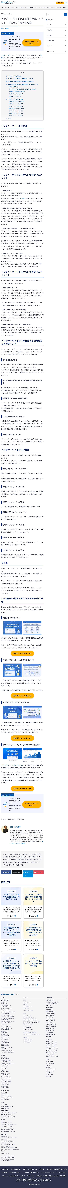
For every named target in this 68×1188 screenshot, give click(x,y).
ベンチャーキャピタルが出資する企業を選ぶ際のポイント (23, 84)
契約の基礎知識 (49, 1018)
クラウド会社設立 (5, 1108)
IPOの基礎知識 (29, 7)
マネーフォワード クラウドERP (8, 1116)
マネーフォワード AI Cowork (8, 1156)
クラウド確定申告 (8, 1012)
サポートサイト (27, 1002)
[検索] (65, 14)
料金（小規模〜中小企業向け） (30, 1020)
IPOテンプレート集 (50, 1054)
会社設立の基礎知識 (50, 1020)
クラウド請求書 (8, 1019)
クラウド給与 (4, 1067)
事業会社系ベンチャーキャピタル (17, 108)
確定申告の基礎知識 (50, 1011)
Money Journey (49, 1074)
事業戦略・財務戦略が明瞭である (17, 91)
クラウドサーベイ (6, 1084)
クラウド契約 (4, 1104)
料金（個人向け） (28, 1015)
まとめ (9, 118)
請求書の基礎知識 (50, 1016)
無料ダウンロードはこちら (22, 653)
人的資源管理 (50, 41)
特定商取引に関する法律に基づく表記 (57, 1169)
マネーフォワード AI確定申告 (7, 1016)
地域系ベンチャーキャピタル (16, 111)
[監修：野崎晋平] (5, 834)
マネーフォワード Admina (7, 1114)
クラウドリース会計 (6, 1009)
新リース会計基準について (7, 1126)
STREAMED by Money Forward (8, 1143)
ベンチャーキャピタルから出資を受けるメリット (20, 79)
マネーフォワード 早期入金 (7, 1140)
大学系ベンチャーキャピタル (16, 106)
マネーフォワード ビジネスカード (8, 1112)
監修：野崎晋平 (5, 28)
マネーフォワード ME (50, 1068)
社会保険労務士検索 (28, 1010)
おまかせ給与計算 (5, 1099)
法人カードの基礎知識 (51, 1024)
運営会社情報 (4, 1169)
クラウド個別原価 (5, 1042)
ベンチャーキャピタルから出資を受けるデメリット (21, 81)
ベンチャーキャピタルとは (15, 76)
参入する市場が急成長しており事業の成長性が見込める (22, 89)
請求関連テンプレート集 (51, 1042)
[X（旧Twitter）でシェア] (17, 872)
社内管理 (49, 25)
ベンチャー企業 (6, 55)
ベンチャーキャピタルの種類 (15, 99)
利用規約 (42, 1169)
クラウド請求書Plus (5, 1025)
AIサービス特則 (62, 1172)
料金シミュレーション (29, 1024)
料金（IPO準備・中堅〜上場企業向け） (32, 1022)
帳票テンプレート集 (50, 1046)
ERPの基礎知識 (49, 1007)
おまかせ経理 (4, 1093)
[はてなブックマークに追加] (28, 873)
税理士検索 (26, 1008)
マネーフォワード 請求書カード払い (9, 1137)
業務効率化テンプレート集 (52, 1056)
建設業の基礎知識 (50, 1030)
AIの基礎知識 (49, 1036)
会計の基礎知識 (49, 1009)
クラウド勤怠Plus (7, 1064)
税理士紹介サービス (28, 1006)
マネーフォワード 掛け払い (7, 1051)
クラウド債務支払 (5, 1035)
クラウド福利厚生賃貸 (6, 1080)
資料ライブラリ (49, 1061)
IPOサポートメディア (20, 7)
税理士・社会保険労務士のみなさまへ (32, 1034)
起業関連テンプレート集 (51, 1052)
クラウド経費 (4, 1032)
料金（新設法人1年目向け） (30, 1018)
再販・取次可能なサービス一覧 (8, 1131)
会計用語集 (48, 1005)
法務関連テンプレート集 (51, 1050)
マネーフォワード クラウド (7, 7)
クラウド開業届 (4, 1110)
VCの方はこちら (60, 2)
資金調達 (49, 30)
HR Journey (48, 1076)
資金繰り (22, 198)
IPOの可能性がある (13, 86)
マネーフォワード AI (8, 1160)
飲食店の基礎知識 (50, 1028)
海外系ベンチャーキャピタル (16, 113)
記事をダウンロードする (30, 43)
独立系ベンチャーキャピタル (16, 115)
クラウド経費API (27, 1042)
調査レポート (49, 1065)
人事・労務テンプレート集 (52, 1048)
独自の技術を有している (15, 96)
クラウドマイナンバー (6, 1077)
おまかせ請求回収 (5, 1095)
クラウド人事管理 (5, 1058)
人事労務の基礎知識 (50, 1013)
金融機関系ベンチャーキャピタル (17, 101)
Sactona (10, 1150)
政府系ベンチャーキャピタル (16, 104)
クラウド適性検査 (5, 1087)
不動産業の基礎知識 (50, 1034)
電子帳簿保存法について (6, 1122)
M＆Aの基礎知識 (49, 1032)
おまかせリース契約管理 (6, 1097)
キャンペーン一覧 (50, 1063)
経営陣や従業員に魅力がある (16, 94)
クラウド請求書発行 (8, 1022)
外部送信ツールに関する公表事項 (11, 1172)
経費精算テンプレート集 (51, 1044)
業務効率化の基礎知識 (51, 1026)
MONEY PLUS (50, 1071)
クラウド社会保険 (5, 1074)
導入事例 (26, 1004)
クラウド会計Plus (6, 1006)
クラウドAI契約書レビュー (7, 1106)
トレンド (49, 46)
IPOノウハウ (50, 51)
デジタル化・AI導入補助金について (9, 1124)
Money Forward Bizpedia (52, 1003)
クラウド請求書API (28, 1040)
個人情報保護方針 (15, 1169)
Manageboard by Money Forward (9, 1147)
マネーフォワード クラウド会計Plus (12, 765)
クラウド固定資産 (5, 1038)
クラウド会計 (4, 1003)
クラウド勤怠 (7, 1061)
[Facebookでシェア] (6, 872)
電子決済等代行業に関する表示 (30, 1172)
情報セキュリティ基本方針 (30, 1169)
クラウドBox (7, 1048)
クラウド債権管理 (6, 1029)
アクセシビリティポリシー (48, 1172)
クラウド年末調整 (5, 1071)
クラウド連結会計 (5, 1045)
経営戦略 (49, 35)
